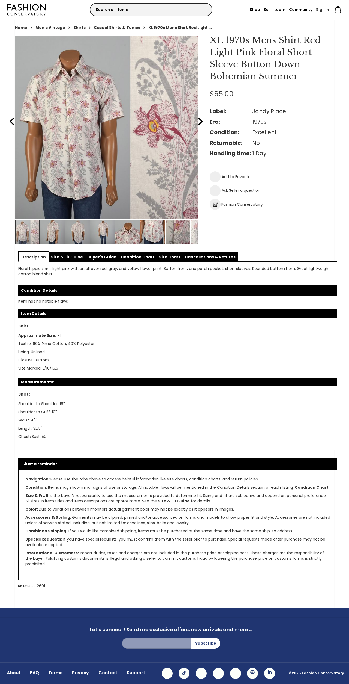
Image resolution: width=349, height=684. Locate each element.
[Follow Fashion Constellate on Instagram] (167, 673)
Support (136, 673)
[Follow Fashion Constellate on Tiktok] (184, 673)
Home (21, 27)
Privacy (80, 673)
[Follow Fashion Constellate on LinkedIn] (269, 673)
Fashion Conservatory (242, 204)
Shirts (79, 27)
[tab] (33, 257)
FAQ (34, 673)
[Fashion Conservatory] (26, 9)
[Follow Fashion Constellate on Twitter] (218, 673)
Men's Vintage (50, 27)
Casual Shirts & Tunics (117, 27)
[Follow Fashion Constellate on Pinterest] (235, 673)
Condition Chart (312, 487)
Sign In (322, 9)
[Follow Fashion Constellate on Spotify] (252, 673)
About (13, 673)
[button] (52, 232)
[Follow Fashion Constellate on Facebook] (201, 673)
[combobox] (151, 10)
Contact (107, 673)
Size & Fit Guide (174, 501)
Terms (55, 673)
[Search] (203, 9)
